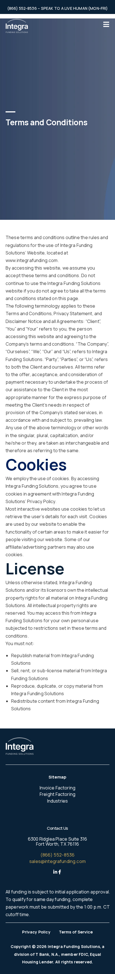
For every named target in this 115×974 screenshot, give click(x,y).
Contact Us (57, 828)
